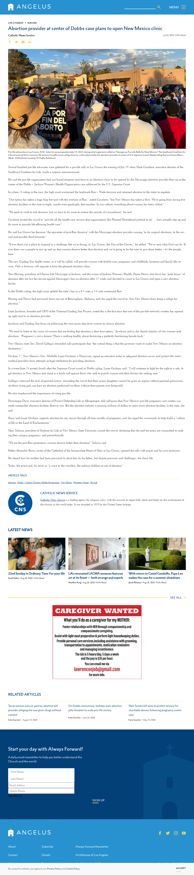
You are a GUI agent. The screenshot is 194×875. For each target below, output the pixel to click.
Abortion (12, 482)
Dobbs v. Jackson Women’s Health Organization (38, 482)
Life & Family (15, 23)
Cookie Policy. (73, 868)
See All (176, 597)
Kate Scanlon (14, 720)
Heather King (74, 582)
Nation (32, 23)
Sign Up (98, 800)
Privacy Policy (54, 868)
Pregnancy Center (81, 482)
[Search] (159, 7)
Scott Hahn (13, 578)
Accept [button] (181, 868)
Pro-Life (93, 482)
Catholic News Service (21, 35)
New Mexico (66, 482)
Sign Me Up (15, 795)
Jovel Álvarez (135, 582)
